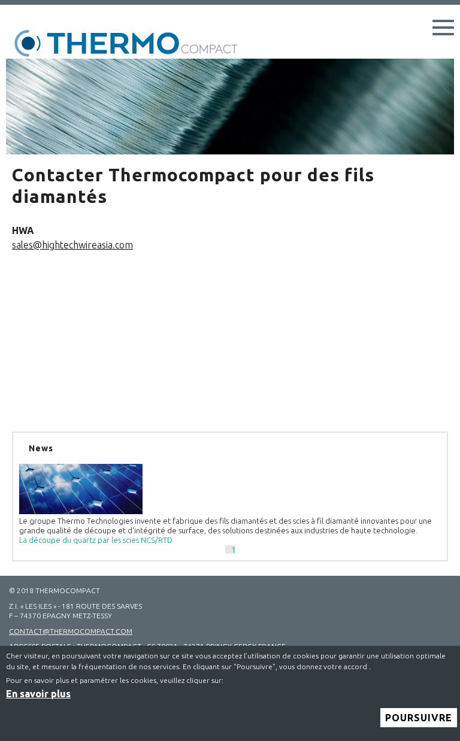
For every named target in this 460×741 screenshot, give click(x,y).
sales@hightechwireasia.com (72, 244)
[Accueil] (132, 44)
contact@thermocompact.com (70, 631)
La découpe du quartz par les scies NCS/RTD (95, 540)
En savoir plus (38, 694)
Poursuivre (418, 717)
